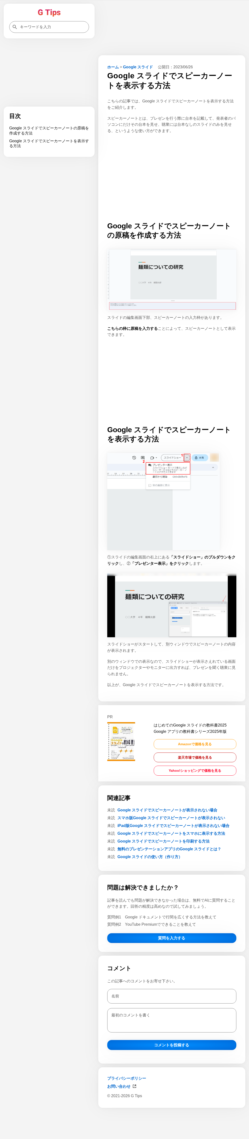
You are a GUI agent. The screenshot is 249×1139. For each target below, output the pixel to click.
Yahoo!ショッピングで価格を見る (195, 770)
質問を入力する (171, 938)
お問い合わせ (119, 1086)
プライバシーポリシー (126, 1078)
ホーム (113, 67)
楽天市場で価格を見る (195, 757)
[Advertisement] (171, 1123)
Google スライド (138, 67)
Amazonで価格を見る (195, 744)
